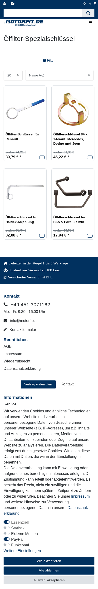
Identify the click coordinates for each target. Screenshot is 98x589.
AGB (8, 346)
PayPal (17, 539)
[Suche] (88, 13)
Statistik (17, 528)
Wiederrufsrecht (17, 361)
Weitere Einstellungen (22, 551)
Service (10, 404)
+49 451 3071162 (29, 304)
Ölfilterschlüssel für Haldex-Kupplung (21, 219)
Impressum (13, 354)
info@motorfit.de (23, 321)
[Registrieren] (13, 3)
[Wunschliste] (84, 3)
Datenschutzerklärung (22, 368)
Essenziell (20, 522)
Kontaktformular (22, 330)
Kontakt (67, 384)
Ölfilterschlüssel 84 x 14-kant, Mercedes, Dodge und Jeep (70, 138)
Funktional (20, 545)
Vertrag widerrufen (38, 384)
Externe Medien (24, 534)
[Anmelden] (5, 3)
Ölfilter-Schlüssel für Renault (22, 136)
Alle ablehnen (49, 570)
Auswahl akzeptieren (49, 580)
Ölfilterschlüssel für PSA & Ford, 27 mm (69, 219)
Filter (50, 60)
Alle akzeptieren (49, 561)
